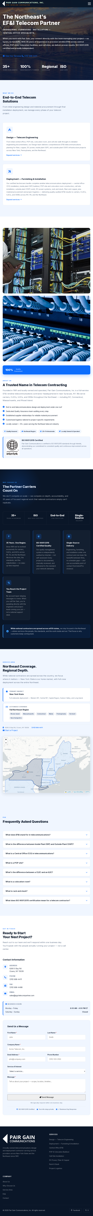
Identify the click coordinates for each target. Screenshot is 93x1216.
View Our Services (13, 56)
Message (11, 1077)
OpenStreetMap (78, 792)
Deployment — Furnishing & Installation (64, 1144)
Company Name (14, 1045)
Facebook (76, 1210)
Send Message (47, 1097)
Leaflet (68, 792)
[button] (28, 772)
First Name (12, 1033)
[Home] (23, 3)
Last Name (51, 1033)
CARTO (87, 792)
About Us (6, 1182)
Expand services (13, 155)
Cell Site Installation (56, 1156)
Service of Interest (14, 1067)
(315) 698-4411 (30, 56)
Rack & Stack (54, 1164)
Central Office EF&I (56, 1148)
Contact (6, 1198)
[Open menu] (89, 3)
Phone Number (53, 1055)
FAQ (4, 1194)
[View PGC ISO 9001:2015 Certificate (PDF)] (13, 447)
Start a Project (11, 730)
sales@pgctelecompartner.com (22, 995)
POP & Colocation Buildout (59, 1152)
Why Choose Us (9, 1186)
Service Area (7, 1190)
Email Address (13, 1055)
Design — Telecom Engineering (61, 1139)
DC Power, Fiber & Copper (59, 1160)
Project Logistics (55, 1168)
